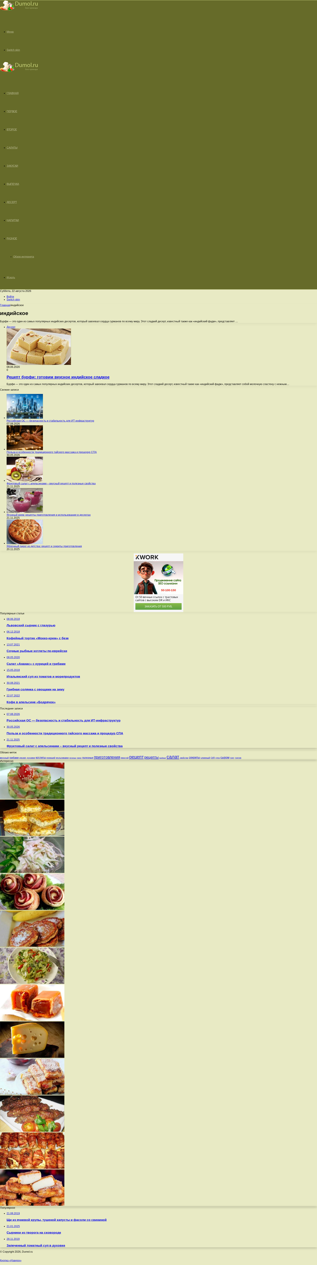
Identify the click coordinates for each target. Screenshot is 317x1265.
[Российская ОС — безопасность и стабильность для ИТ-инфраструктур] (25, 417)
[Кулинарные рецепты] (19, 11)
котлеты (41, 757)
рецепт (136, 757)
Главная (5, 305)
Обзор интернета (23, 256)
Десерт (12, 202)
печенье (72, 758)
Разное (12, 238)
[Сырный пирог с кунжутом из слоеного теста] (32, 835)
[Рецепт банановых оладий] (32, 946)
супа (217, 758)
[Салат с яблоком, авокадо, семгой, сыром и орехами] (32, 798)
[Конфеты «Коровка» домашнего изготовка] (32, 1020)
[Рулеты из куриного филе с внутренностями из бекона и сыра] (32, 1167)
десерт (22, 757)
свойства (184, 758)
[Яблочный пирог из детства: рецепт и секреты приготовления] (25, 543)
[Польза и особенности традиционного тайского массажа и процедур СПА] (25, 449)
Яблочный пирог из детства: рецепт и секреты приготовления (44, 546)
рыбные (162, 758)
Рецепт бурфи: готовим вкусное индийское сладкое (58, 377)
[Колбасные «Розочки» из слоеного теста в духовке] (32, 909)
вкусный (4, 757)
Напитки (13, 220)
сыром (224, 757)
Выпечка (13, 184)
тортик (238, 758)
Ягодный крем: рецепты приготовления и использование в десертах (49, 514)
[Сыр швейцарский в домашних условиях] (32, 1056)
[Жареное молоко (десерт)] (32, 1204)
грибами (14, 757)
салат (173, 756)
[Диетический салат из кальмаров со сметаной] (32, 872)
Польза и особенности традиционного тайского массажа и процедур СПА (52, 452)
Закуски (12, 165)
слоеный (205, 757)
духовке (31, 757)
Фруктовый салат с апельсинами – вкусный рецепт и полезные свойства (51, 483)
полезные (87, 757)
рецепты (151, 757)
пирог (79, 758)
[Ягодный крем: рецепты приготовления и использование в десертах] (25, 511)
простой (125, 757)
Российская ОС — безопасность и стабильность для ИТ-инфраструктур (50, 420)
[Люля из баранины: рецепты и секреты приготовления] (32, 1130)
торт (232, 758)
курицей (51, 757)
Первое (12, 111)
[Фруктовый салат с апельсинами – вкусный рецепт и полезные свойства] (25, 480)
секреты (194, 757)
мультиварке (62, 757)
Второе (12, 129)
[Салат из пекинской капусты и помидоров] (32, 983)
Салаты (12, 147)
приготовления (107, 757)
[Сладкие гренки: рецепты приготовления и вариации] (32, 1093)
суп (213, 757)
